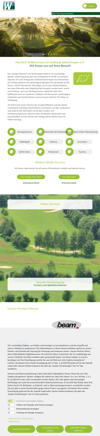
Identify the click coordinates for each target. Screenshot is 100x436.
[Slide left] (47, 297)
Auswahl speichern (21, 429)
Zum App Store (69, 177)
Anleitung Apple (69, 182)
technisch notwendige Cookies (30, 401)
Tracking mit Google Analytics (30, 413)
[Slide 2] (46, 54)
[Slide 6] (56, 54)
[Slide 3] (48, 54)
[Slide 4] (51, 54)
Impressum (14, 421)
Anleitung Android (31, 182)
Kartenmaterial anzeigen (27, 409)
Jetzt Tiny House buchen (62, 13)
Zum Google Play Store (31, 177)
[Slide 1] (43, 54)
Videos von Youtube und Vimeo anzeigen (34, 405)
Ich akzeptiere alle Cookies (50, 429)
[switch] (11, 404)
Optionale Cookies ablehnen (78, 429)
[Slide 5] (54, 54)
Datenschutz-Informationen (21, 418)
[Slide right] (53, 297)
